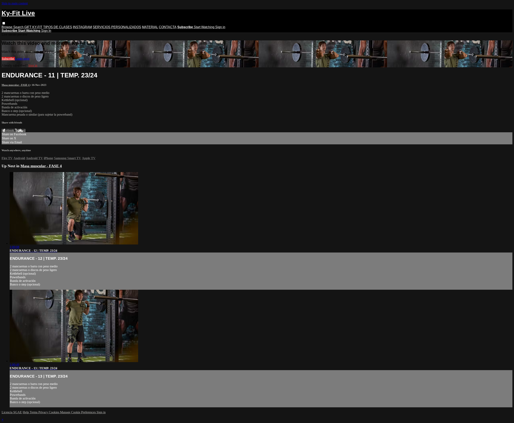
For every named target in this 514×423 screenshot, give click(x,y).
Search (18, 27)
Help (26, 412)
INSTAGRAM (82, 27)
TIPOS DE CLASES (57, 27)
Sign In (46, 30)
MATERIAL (150, 27)
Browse (7, 27)
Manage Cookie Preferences (78, 412)
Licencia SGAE (12, 412)
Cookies (54, 412)
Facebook (8, 130)
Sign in (220, 27)
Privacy (43, 412)
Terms (34, 412)
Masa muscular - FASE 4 (16, 84)
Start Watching (204, 27)
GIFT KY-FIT (33, 27)
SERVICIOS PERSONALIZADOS (117, 27)
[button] (3, 23)
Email (21, 130)
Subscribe (8, 58)
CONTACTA (167, 27)
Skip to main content (15, 3)
